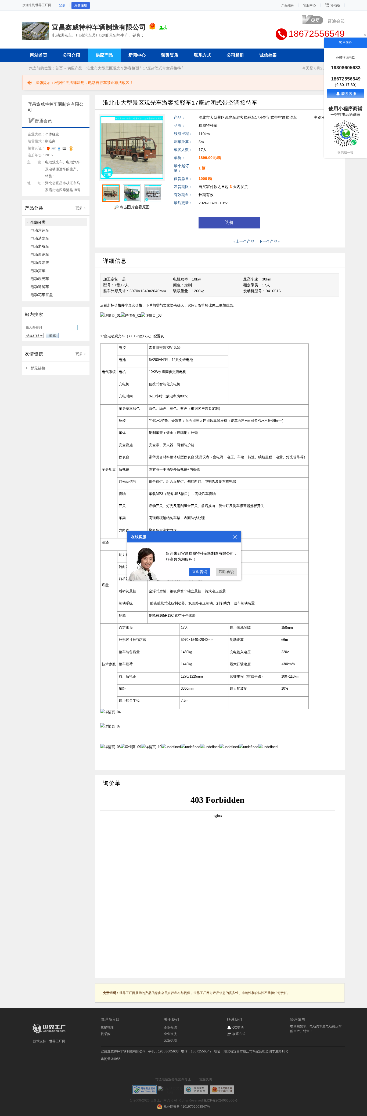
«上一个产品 (243, 241)
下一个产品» (269, 241)
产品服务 (287, 5)
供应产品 (74, 68)
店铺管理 (107, 1027)
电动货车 (37, 270)
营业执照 (170, 1040)
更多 (79, 208)
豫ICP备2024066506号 (221, 1100)
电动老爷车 (39, 246)
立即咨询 (199, 572)
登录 (62, 5)
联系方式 (238, 1034)
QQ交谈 (238, 1027)
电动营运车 (39, 230)
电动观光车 (39, 278)
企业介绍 (170, 1027)
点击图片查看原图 (134, 207)
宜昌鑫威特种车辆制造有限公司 (123, 1051)
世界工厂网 (57, 1041)
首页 (59, 68)
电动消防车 (39, 238)
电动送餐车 (39, 286)
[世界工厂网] (49, 1033)
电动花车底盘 (41, 295)
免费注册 (80, 5)
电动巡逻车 (39, 254)
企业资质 (170, 1034)
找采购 (105, 1034)
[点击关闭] (235, 537)
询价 (229, 222)
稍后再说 (226, 572)
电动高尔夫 (39, 262)
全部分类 (37, 222)
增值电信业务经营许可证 (173, 1079)
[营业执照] (152, 27)
